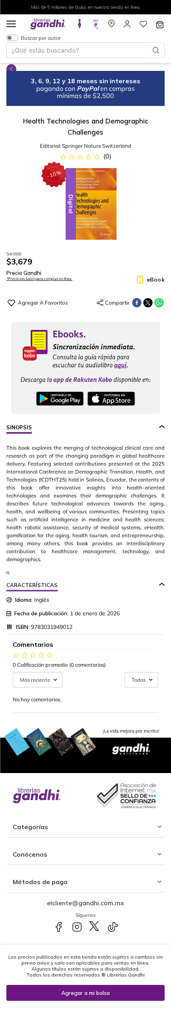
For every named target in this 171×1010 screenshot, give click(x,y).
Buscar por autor (41, 38)
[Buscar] (156, 50)
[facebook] (137, 302)
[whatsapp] (159, 302)
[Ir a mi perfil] (127, 26)
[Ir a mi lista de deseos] (143, 26)
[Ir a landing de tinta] (79, 26)
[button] (11, 24)
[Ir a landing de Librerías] (111, 26)
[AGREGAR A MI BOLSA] (85, 993)
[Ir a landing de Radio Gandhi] (95, 26)
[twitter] (148, 302)
